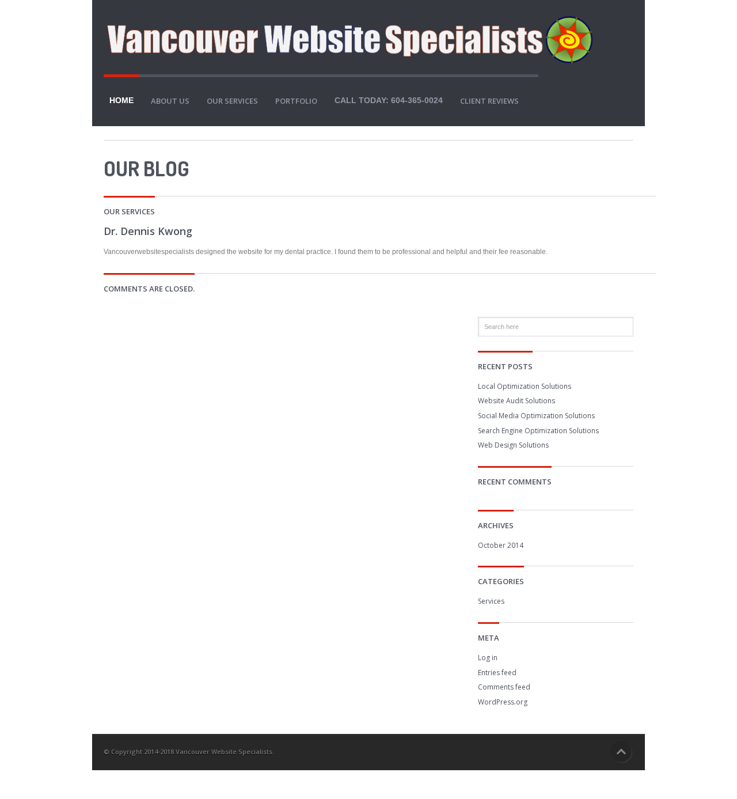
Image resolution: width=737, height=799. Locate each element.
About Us (170, 101)
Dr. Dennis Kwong (148, 231)
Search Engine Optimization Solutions (538, 431)
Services (491, 601)
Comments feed (504, 687)
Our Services (232, 101)
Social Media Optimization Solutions (536, 416)
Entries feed (497, 672)
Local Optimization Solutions (524, 386)
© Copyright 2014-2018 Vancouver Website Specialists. (189, 751)
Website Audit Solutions (516, 401)
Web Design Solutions (513, 445)
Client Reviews (489, 101)
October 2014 (500, 545)
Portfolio (296, 101)
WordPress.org (502, 702)
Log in (487, 657)
